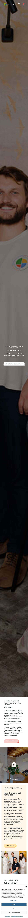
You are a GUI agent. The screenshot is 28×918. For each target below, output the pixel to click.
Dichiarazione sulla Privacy (17, 916)
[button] (26, 886)
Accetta (14, 904)
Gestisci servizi (13, 900)
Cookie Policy (7, 916)
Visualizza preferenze (14, 912)
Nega (14, 908)
